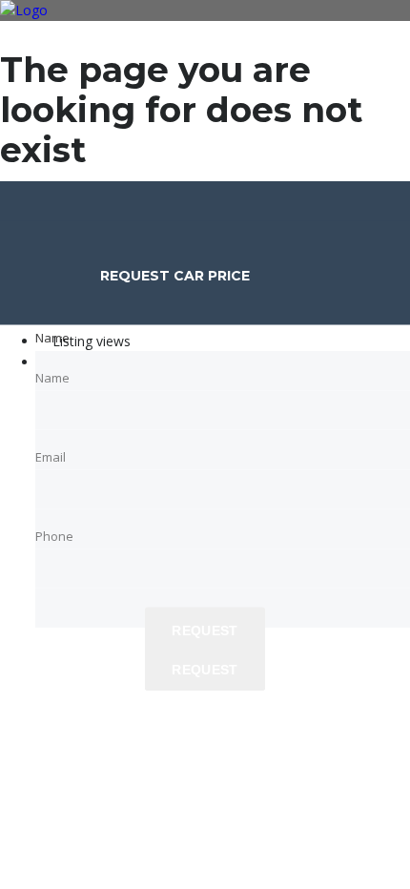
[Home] (24, 10)
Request (204, 669)
